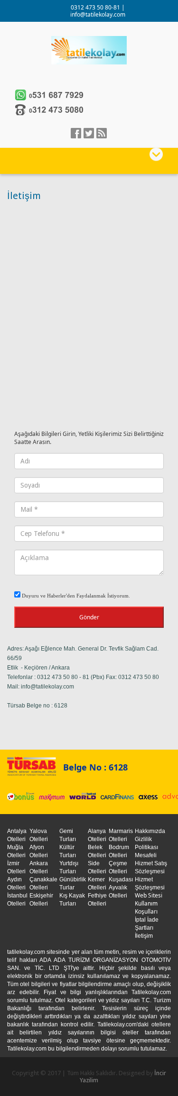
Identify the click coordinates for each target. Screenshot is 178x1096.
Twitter (89, 133)
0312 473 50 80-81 (96, 7)
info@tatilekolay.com (97, 14)
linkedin (101, 133)
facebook (76, 133)
